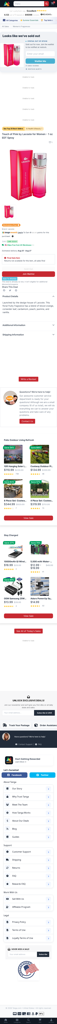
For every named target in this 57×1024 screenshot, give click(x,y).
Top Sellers (47, 20)
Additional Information (14, 325)
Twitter (45, 775)
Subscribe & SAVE (44, 713)
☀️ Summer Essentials (29, 20)
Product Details (10, 296)
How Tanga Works (21, 812)
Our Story (17, 788)
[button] (13, 236)
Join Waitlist (28, 274)
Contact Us (27, 421)
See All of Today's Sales (28, 631)
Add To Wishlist (9, 279)
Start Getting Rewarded (27, 758)
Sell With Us (18, 898)
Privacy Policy (19, 922)
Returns (16, 867)
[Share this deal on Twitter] (10, 290)
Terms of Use (18, 930)
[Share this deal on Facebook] (4, 290)
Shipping (16, 859)
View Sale (28, 518)
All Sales (5, 26)
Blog (14, 828)
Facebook (17, 775)
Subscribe (43, 954)
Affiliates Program (21, 906)
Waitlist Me (40, 61)
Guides (15, 836)
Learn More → (20, 762)
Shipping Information (13, 334)
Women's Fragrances (21, 26)
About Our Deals (20, 820)
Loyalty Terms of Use (22, 938)
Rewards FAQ (19, 883)
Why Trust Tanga (20, 796)
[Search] (46, 3)
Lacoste (11, 229)
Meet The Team (20, 804)
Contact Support (25, 744)
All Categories (12, 20)
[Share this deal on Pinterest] (16, 290)
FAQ (40, 744)
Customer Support (21, 851)
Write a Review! (28, 379)
